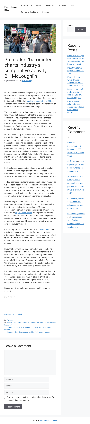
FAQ (72, 5)
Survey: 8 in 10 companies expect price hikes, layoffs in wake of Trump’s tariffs (75, 186)
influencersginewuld (76, 198)
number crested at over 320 (39, 101)
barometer (17, 322)
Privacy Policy (26, 5)
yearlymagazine (74, 176)
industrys (43, 322)
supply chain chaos (23, 213)
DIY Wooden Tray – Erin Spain (75, 152)
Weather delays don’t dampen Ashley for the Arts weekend (28, 332)
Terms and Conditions (29, 12)
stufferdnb (72, 161)
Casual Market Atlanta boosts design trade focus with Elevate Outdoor (75, 107)
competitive (34, 322)
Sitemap (45, 12)
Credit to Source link (13, 314)
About (38, 5)
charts (26, 322)
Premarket (8, 325)
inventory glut (45, 229)
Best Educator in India (48, 420)
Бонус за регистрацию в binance (74, 145)
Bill (22, 322)
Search (70, 25)
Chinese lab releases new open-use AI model (76, 205)
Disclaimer (62, 5)
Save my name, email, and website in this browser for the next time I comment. (30, 398)
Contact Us (49, 5)
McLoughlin (51, 322)
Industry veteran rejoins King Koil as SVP (75, 71)
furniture (10, 320)
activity (9, 322)
